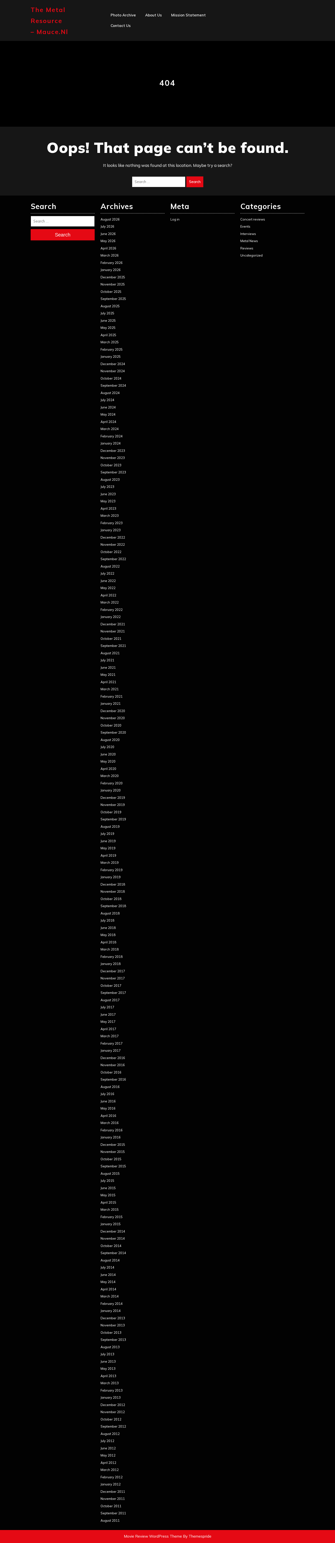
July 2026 (107, 226)
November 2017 (113, 978)
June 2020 (108, 754)
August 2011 (110, 1520)
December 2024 (113, 364)
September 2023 (113, 472)
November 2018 (113, 891)
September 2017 (113, 993)
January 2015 (111, 1224)
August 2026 (110, 219)
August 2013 (110, 1347)
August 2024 (110, 393)
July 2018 (107, 920)
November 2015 (113, 1152)
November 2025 (113, 284)
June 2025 (108, 320)
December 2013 (113, 1318)
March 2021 (110, 689)
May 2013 (108, 1368)
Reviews (246, 248)
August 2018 (110, 913)
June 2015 (108, 1188)
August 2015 (110, 1173)
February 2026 (112, 263)
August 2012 (110, 1434)
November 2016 (113, 1065)
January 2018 (111, 964)
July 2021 (107, 660)
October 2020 (111, 725)
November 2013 (113, 1325)
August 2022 (110, 566)
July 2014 (107, 1267)
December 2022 (113, 537)
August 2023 (110, 479)
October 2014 (111, 1246)
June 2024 (108, 407)
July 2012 (107, 1441)
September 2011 (113, 1513)
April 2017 (108, 1029)
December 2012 (113, 1405)
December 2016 (113, 1058)
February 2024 (112, 436)
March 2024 (110, 429)
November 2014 (113, 1238)
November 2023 (113, 458)
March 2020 (110, 776)
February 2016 (112, 1130)
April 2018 (108, 942)
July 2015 (107, 1181)
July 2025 (107, 313)
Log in (175, 219)
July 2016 (107, 1094)
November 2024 (113, 371)
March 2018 (110, 949)
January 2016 (111, 1137)
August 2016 (110, 1087)
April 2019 (108, 855)
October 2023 (111, 465)
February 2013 (112, 1390)
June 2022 (108, 581)
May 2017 (108, 1022)
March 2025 (110, 342)
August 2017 (110, 1000)
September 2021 (113, 646)
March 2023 (110, 516)
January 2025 (111, 356)
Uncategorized (251, 255)
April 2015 (108, 1202)
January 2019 (111, 877)
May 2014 (108, 1282)
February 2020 (112, 783)
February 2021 (112, 696)
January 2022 (111, 617)
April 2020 (108, 769)
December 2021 (113, 624)
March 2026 (110, 255)
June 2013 (108, 1361)
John (149, 57)
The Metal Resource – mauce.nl (49, 21)
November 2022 (113, 544)
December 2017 (113, 971)
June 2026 (108, 234)
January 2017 (111, 1050)
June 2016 (108, 1101)
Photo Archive (123, 15)
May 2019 (108, 848)
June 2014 (108, 1275)
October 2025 (111, 292)
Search (195, 181)
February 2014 (112, 1304)
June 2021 (108, 667)
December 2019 (113, 798)
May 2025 (108, 328)
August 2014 (110, 1260)
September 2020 (113, 732)
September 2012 (113, 1426)
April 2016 (108, 1116)
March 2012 (110, 1470)
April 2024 (108, 422)
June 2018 (108, 928)
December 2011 (113, 1492)
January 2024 (111, 443)
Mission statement (188, 15)
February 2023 (112, 523)
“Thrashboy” (156, 25)
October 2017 (111, 986)
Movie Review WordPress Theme (153, 1536)
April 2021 (108, 682)
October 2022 (111, 552)
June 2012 (108, 1448)
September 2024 (113, 385)
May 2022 (108, 588)
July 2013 (107, 1354)
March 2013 (110, 1383)
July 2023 (107, 487)
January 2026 (111, 270)
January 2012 (111, 1484)
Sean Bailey (156, 89)
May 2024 (108, 414)
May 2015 (108, 1195)
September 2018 (113, 906)
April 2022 (108, 595)
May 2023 (108, 501)
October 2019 (111, 812)
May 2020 (108, 761)
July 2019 (107, 834)
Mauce (151, 68)
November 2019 (113, 805)
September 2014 (113, 1253)
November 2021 (113, 631)
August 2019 (110, 826)
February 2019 (112, 870)
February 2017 (112, 1043)
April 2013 (108, 1376)
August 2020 (110, 740)
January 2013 (111, 1397)
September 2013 (113, 1340)
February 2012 (112, 1477)
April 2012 (108, 1463)
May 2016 (108, 1108)
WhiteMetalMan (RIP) (164, 78)
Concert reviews (252, 219)
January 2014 (111, 1311)
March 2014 (110, 1296)
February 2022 (112, 610)
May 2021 (108, 675)
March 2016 (110, 1123)
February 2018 (112, 957)
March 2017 (110, 1036)
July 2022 (107, 573)
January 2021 (111, 703)
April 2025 (108, 335)
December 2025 (113, 277)
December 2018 (113, 884)
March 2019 (110, 862)
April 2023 (108, 508)
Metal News (249, 241)
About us (153, 15)
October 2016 (111, 1072)
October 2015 (111, 1159)
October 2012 (111, 1419)
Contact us (121, 25)
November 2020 (113, 718)
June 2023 (108, 494)
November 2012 (113, 1412)
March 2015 (110, 1209)
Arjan (150, 47)
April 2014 (108, 1289)
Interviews (248, 234)
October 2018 (111, 899)
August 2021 (110, 653)
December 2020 (113, 711)
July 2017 (107, 1007)
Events (245, 226)
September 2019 (113, 819)
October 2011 (111, 1506)
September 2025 (113, 299)
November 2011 (113, 1499)
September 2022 (113, 559)
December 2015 (113, 1145)
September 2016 (113, 1079)
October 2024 (111, 378)
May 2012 (108, 1455)
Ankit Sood (155, 36)
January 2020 (111, 790)
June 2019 (108, 841)
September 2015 (113, 1166)
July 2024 (107, 400)
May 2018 (108, 935)
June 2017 (108, 1014)
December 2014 (113, 1231)
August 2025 (110, 306)
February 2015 (112, 1217)
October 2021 (111, 639)
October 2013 (111, 1332)
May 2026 (108, 241)
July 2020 (107, 747)
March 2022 (110, 602)
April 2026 (108, 248)
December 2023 (113, 451)
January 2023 (111, 530)
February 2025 (112, 349)
